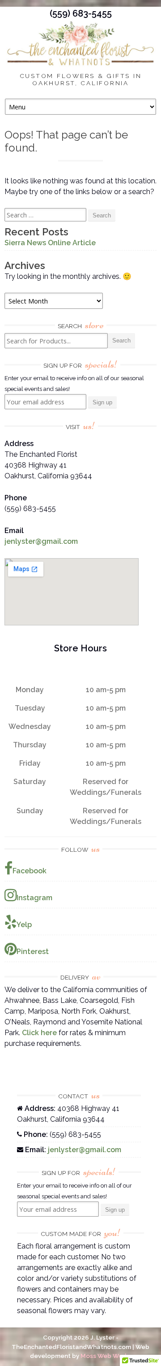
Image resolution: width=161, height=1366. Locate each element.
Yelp (24, 924)
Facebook (30, 871)
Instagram (34, 897)
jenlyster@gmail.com (41, 541)
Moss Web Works (105, 1355)
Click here (39, 1032)
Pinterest (33, 951)
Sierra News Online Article (50, 243)
